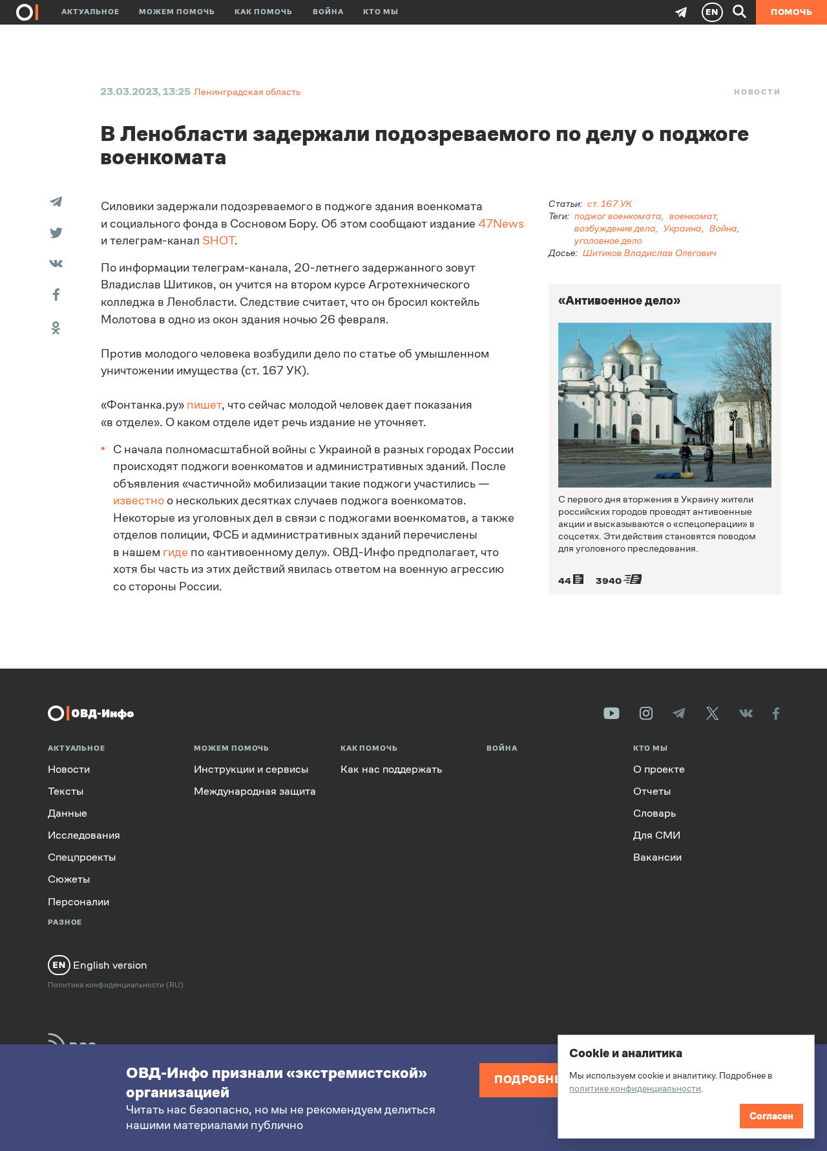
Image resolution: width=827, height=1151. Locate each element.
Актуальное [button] (90, 12)
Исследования (84, 835)
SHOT (218, 240)
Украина (683, 228)
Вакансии (657, 857)
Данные (67, 813)
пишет (204, 405)
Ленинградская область (247, 91)
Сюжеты (69, 879)
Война (328, 12)
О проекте (659, 769)
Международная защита (255, 791)
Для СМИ (656, 835)
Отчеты (652, 791)
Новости (757, 91)
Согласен (771, 1116)
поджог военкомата (618, 216)
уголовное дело (608, 240)
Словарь (654, 813)
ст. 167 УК (609, 203)
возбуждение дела (615, 228)
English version (108, 965)
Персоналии (78, 901)
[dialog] (686, 1087)
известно (138, 500)
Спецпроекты (82, 857)
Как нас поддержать (391, 769)
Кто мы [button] (381, 12)
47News (501, 223)
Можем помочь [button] (177, 12)
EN (712, 11)
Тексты (65, 791)
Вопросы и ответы (213, 941)
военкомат (693, 216)
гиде (175, 552)
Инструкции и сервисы (251, 769)
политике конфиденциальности (635, 1088)
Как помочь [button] (264, 12)
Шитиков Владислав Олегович (650, 252)
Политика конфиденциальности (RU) (115, 985)
